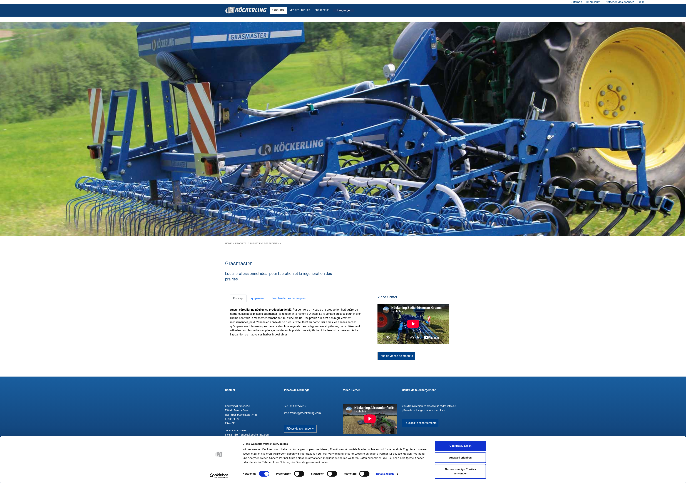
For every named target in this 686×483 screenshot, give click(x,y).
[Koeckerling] (246, 10)
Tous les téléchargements (420, 423)
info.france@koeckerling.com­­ (302, 413)
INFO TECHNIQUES (299, 10)
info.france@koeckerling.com (251, 434)
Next (600, 127)
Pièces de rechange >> (300, 428)
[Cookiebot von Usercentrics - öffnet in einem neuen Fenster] (219, 476)
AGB (641, 2)
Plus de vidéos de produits (396, 356)
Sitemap (576, 2)
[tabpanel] (342, 129)
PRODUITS (278, 10)
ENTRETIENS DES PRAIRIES (264, 243)
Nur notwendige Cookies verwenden (460, 471)
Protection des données (619, 2)
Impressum (593, 2)
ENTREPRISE (322, 10)
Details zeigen (385, 473)
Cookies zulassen (460, 445)
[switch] (299, 474)
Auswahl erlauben (460, 457)
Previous (86, 127)
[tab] (238, 298)
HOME (228, 243)
